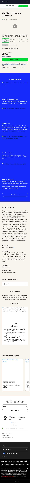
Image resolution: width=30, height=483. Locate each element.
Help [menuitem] (4, 445)
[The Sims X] (11, 401)
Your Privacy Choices (15, 481)
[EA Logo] (5, 418)
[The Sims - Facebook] (22, 401)
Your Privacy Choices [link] (11, 453)
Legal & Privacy (7, 449)
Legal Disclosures (14, 64)
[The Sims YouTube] (15, 401)
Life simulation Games (7, 437)
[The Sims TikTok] (18, 401)
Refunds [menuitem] (5, 457)
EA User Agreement (6, 64)
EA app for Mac (5, 435)
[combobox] (15, 405)
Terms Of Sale (23, 64)
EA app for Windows (6, 433)
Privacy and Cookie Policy (8, 476)
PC (14, 247)
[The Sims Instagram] (7, 401)
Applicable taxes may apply (6, 56)
